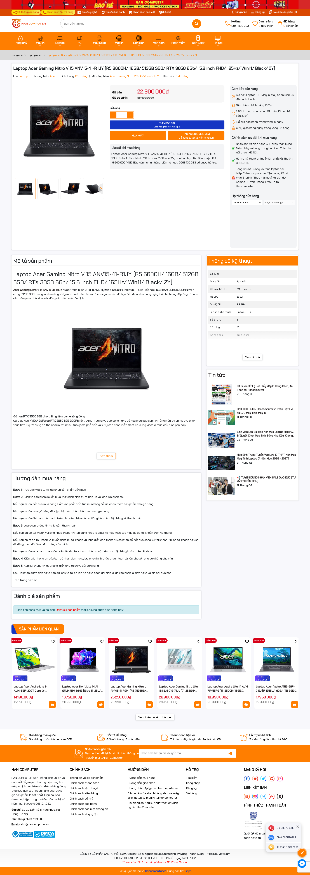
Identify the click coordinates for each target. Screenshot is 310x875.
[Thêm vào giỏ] (52, 704)
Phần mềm (178, 43)
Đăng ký (260, 12)
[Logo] (33, 23)
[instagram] (280, 778)
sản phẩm (291, 24)
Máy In (40, 43)
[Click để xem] (58, 130)
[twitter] (263, 778)
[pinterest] (271, 778)
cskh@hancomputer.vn (34, 824)
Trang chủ (20, 43)
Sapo (188, 871)
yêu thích (266, 24)
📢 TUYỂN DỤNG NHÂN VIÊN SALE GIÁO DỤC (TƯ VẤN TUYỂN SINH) (266, 479)
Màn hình (159, 43)
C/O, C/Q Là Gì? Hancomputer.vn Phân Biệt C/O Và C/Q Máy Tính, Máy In (265, 411)
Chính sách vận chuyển (85, 788)
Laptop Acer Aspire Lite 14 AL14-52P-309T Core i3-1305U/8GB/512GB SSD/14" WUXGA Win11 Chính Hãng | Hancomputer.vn (31, 689)
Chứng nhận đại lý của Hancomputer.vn (153, 788)
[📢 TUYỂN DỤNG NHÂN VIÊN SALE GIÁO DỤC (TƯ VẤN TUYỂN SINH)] (221, 486)
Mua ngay (138, 135)
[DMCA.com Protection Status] (44, 834)
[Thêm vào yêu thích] (53, 641)
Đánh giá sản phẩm (68, 610)
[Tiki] (263, 796)
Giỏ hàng (191, 793)
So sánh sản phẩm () (284, 12)
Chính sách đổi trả (81, 798)
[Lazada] (255, 796)
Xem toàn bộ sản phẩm (153, 717)
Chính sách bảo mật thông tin (89, 809)
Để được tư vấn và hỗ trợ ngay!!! (196, 135)
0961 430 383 (240, 24)
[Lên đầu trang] (302, 842)
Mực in (119, 43)
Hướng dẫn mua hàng (141, 778)
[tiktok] (280, 796)
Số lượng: (115, 108)
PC (79, 43)
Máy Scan (99, 43)
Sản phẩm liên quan (39, 629)
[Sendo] (271, 796)
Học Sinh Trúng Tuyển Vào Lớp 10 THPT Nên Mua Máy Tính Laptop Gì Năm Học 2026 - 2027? (266, 456)
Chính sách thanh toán (84, 783)
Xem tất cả (252, 357)
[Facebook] (247, 778)
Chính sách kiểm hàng (84, 793)
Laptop (60, 43)
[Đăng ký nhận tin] (230, 753)
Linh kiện (138, 43)
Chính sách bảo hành (83, 804)
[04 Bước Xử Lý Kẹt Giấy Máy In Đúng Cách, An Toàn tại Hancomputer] (221, 394)
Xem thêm (106, 456)
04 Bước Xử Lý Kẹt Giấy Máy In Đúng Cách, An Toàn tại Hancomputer (265, 388)
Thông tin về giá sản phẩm (87, 778)
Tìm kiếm (191, 778)
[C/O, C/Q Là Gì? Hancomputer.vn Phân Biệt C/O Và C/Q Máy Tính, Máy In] (221, 417)
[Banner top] (155, 4)
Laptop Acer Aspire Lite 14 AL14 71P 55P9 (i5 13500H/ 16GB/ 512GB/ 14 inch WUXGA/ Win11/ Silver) (228, 689)
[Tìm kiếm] (196, 23)
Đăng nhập (240, 12)
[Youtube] (255, 778)
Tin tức (217, 43)
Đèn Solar (198, 43)
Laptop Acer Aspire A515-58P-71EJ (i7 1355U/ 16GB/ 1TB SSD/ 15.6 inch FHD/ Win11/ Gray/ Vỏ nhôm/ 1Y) (275, 689)
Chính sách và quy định (84, 814)
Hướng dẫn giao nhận (141, 783)
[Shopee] (247, 796)
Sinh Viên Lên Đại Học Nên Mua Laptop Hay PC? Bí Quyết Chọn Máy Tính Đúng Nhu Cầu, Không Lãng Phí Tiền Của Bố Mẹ (265, 434)
